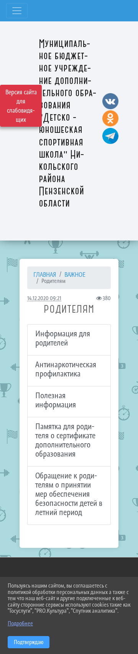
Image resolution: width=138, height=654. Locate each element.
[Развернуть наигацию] (17, 10)
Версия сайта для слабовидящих (21, 106)
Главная (44, 274)
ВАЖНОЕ (74, 274)
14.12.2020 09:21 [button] (44, 298)
